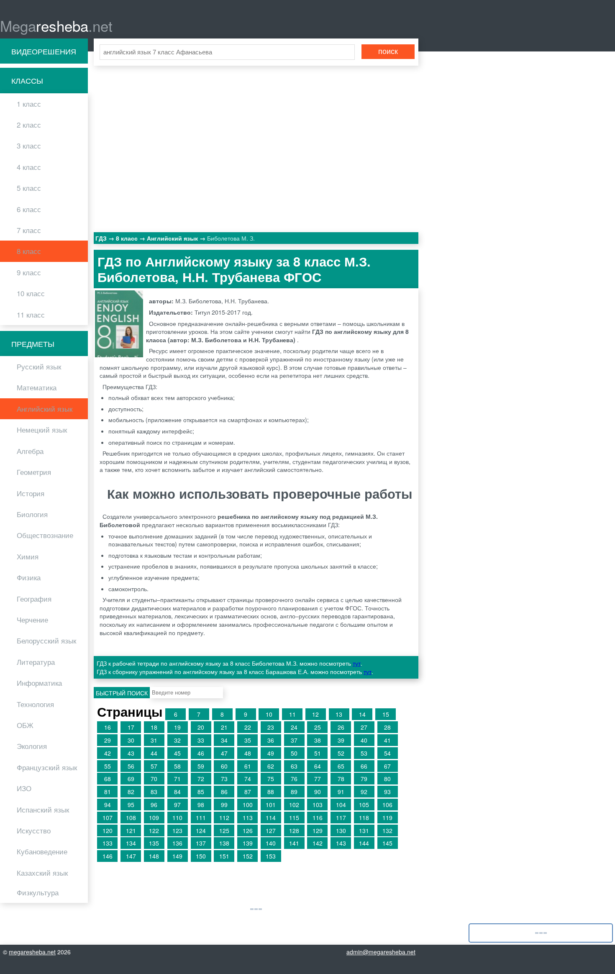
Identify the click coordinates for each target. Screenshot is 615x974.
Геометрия (34, 472)
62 (270, 766)
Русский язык (39, 366)
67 (387, 766)
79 (364, 778)
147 (131, 856)
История (30, 493)
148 (154, 856)
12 (315, 714)
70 (154, 778)
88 (270, 791)
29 (107, 740)
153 (271, 856)
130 (341, 830)
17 (131, 727)
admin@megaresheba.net (380, 952)
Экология (32, 746)
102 (294, 804)
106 (387, 804)
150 (201, 856)
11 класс (31, 315)
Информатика (39, 683)
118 (364, 817)
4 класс (29, 167)
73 (224, 778)
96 (154, 804)
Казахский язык (42, 873)
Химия (27, 556)
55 (107, 766)
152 (248, 856)
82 (131, 791)
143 (341, 843)
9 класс (29, 272)
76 (294, 778)
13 (339, 714)
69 (131, 778)
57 (154, 766)
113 (248, 817)
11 (292, 714)
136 (177, 843)
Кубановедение (42, 851)
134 (131, 843)
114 (271, 817)
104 (341, 804)
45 (177, 753)
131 (364, 830)
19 (177, 727)
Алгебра (30, 451)
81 (107, 791)
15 (385, 714)
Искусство (34, 830)
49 (270, 753)
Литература (36, 662)
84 (177, 791)
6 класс (29, 209)
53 (364, 753)
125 (224, 830)
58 (177, 766)
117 (341, 817)
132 (387, 830)
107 (107, 817)
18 (154, 727)
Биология (32, 514)
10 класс (31, 293)
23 (270, 727)
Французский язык (47, 767)
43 (131, 753)
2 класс (29, 125)
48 (247, 753)
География (34, 599)
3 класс (29, 146)
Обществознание (45, 535)
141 (294, 843)
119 (387, 817)
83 (154, 791)
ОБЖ (25, 725)
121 (131, 830)
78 (341, 778)
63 (294, 766)
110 (177, 817)
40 (364, 740)
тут (357, 663)
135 (154, 843)
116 (318, 817)
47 (224, 753)
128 (294, 830)
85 (200, 791)
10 (269, 714)
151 (224, 856)
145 (387, 843)
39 (341, 740)
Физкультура (38, 892)
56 (131, 766)
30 (131, 740)
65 (341, 766)
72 (200, 778)
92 (364, 791)
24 (294, 727)
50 (294, 753)
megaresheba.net (32, 952)
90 (317, 791)
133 (107, 843)
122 (154, 830)
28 (387, 727)
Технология (35, 704)
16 (107, 727)
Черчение (32, 620)
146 (107, 856)
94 (107, 804)
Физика (29, 577)
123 (177, 830)
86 (224, 791)
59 (200, 766)
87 (247, 791)
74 (247, 778)
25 (317, 727)
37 (294, 740)
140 (271, 843)
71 (177, 778)
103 (318, 804)
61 (247, 766)
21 (224, 727)
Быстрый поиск (122, 693)
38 (317, 740)
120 (107, 830)
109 (154, 817)
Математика (36, 387)
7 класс (29, 230)
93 (387, 791)
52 (341, 753)
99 (224, 804)
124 (201, 830)
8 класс (29, 251)
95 (131, 804)
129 (318, 830)
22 (247, 727)
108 (131, 817)
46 (200, 753)
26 (341, 727)
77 (317, 778)
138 (224, 843)
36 (270, 740)
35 (247, 740)
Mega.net (56, 25)
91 (341, 791)
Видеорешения (43, 51)
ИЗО (24, 788)
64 (317, 766)
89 (294, 791)
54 (387, 753)
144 (364, 843)
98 (200, 804)
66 (364, 766)
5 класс (29, 188)
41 (387, 740)
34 (224, 740)
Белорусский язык (46, 641)
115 (294, 817)
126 (248, 830)
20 (200, 727)
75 (270, 778)
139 (248, 843)
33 (200, 740)
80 (387, 778)
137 (201, 843)
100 (248, 804)
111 (201, 817)
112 (224, 817)
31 (154, 740)
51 (317, 753)
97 (177, 804)
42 (107, 753)
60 (224, 766)
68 (107, 778)
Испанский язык (43, 810)
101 (271, 804)
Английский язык (44, 409)
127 (271, 830)
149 (177, 856)
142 (318, 843)
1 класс (29, 104)
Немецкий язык (42, 430)
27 (364, 727)
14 (362, 714)
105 (364, 804)
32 (177, 740)
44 (154, 753)
